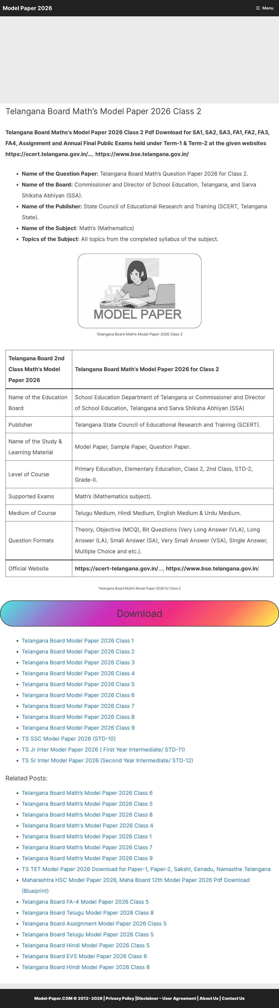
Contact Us (233, 998)
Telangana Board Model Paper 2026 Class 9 (78, 728)
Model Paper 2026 (27, 8)
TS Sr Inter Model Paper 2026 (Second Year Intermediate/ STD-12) (107, 760)
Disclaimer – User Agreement (166, 998)
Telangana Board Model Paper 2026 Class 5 (78, 684)
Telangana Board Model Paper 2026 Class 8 (78, 717)
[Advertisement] (139, 60)
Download (139, 613)
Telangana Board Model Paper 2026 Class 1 (78, 640)
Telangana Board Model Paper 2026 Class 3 (78, 662)
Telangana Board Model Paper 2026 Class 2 (78, 651)
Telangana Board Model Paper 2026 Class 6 (78, 695)
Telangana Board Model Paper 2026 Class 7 (78, 706)
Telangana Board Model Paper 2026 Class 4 (78, 673)
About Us (209, 998)
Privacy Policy (120, 998)
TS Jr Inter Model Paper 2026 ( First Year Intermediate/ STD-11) (103, 749)
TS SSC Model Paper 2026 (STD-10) (69, 738)
